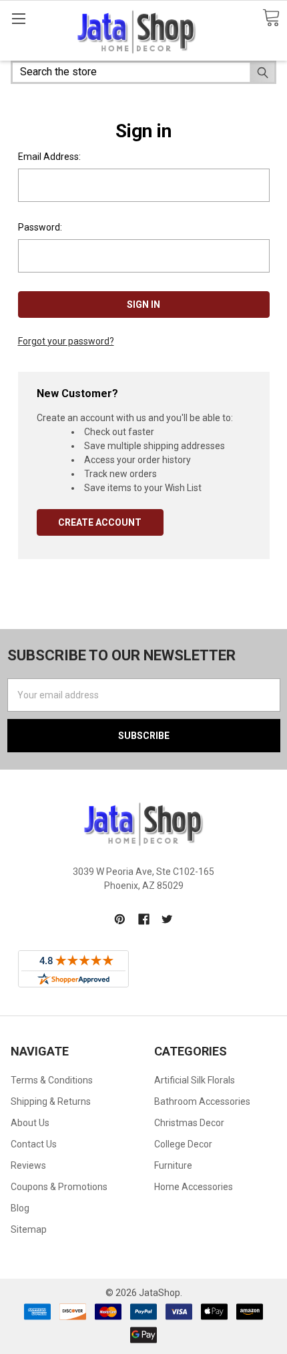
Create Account (99, 522)
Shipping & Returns (51, 1101)
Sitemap (29, 1229)
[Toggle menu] (18, 18)
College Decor (183, 1144)
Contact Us (34, 1144)
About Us (30, 1122)
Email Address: (49, 156)
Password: (40, 227)
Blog (20, 1208)
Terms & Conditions (52, 1080)
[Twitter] (167, 919)
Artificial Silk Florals (194, 1080)
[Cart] (271, 18)
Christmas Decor (189, 1122)
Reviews (28, 1165)
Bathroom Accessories (202, 1101)
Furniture (173, 1165)
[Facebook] (143, 919)
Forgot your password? (66, 341)
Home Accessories (193, 1186)
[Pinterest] (119, 919)
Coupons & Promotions (59, 1186)
